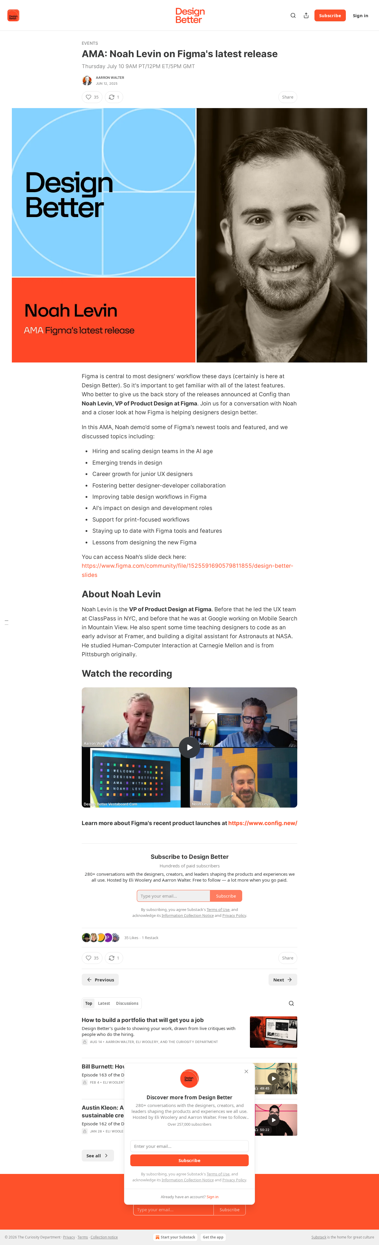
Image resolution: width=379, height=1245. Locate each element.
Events (90, 43)
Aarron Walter (110, 78)
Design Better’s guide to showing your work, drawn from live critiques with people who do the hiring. (158, 1031)
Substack (318, 1237)
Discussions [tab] (127, 1003)
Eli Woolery (147, 1042)
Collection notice (104, 1237)
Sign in (360, 15)
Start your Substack (178, 1237)
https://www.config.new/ (262, 823)
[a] (189, 747)
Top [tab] (88, 1003)
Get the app (213, 1237)
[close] (246, 1071)
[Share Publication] (306, 15)
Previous (104, 980)
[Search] (293, 15)
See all (93, 1156)
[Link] (73, 594)
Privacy (69, 1237)
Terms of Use (218, 1174)
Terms (83, 1237)
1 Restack (150, 937)
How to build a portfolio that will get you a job (143, 1020)
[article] (189, 1034)
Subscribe (330, 15)
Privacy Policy (234, 1180)
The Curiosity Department (193, 1042)
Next (278, 980)
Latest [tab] (104, 1003)
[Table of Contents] (6, 622)
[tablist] (112, 1003)
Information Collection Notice (188, 1180)
